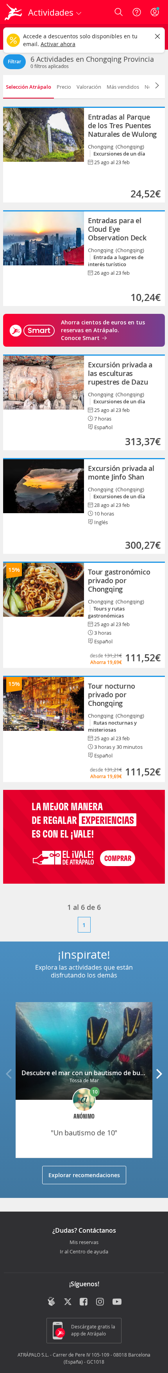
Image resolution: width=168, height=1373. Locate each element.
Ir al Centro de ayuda (84, 1252)
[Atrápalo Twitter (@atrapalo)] (67, 1302)
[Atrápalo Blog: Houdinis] (51, 1301)
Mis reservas (84, 1242)
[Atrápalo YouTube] (117, 1302)
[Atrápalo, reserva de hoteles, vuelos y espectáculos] (13, 12)
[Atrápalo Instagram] (100, 1302)
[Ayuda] (136, 12)
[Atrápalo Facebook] (84, 1302)
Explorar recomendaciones (84, 1175)
